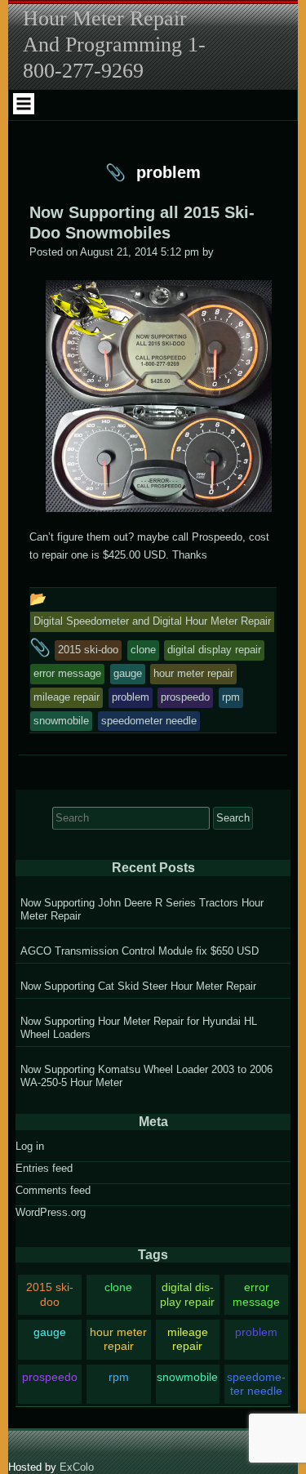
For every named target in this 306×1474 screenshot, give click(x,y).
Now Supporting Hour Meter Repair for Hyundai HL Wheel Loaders (138, 1027)
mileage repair (187, 1338)
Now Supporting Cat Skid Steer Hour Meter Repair (138, 986)
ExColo (77, 1467)
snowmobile (187, 1376)
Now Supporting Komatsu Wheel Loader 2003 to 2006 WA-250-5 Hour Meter (146, 1076)
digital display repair (187, 1293)
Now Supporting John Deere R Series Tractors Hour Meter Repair (142, 909)
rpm (119, 1376)
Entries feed (44, 1168)
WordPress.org (51, 1212)
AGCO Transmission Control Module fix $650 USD (139, 951)
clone (118, 1287)
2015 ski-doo (49, 1293)
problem (256, 1331)
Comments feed (53, 1190)
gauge (49, 1331)
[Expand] (23, 103)
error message (256, 1293)
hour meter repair (118, 1338)
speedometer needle (256, 1383)
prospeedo (50, 1376)
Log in (30, 1146)
